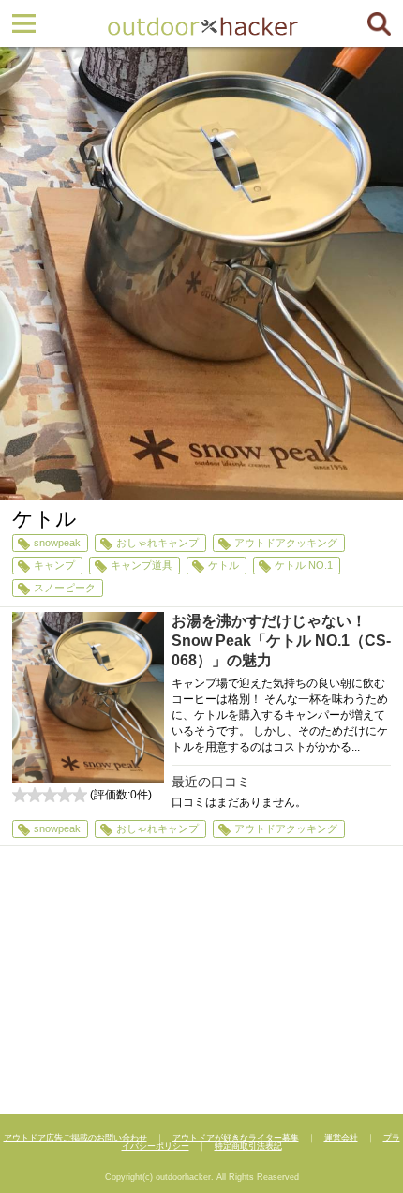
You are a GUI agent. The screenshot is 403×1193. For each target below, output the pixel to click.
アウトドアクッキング (285, 542)
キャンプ (54, 565)
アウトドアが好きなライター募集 (235, 1137)
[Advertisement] (201, 982)
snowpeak (57, 542)
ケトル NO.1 (304, 565)
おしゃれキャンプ (157, 542)
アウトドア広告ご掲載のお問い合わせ (75, 1137)
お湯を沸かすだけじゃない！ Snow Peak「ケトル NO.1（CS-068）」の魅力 (281, 640)
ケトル (223, 565)
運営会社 (341, 1137)
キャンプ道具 (141, 565)
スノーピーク (65, 587)
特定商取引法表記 (248, 1146)
